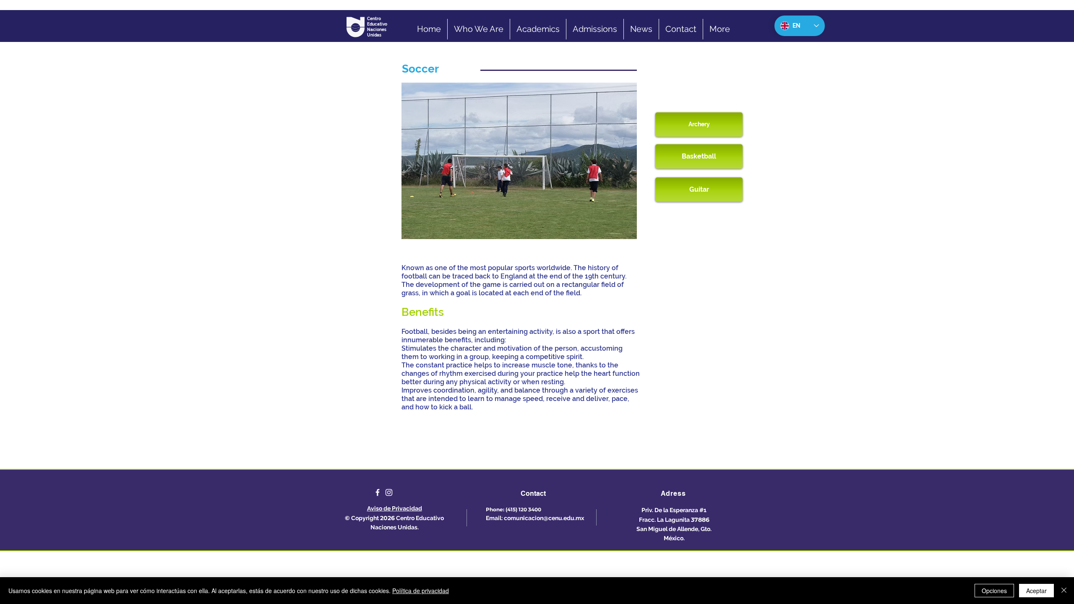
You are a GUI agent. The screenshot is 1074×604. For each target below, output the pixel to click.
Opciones (994, 590)
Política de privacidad (420, 590)
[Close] (1064, 590)
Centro (374, 18)
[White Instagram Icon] (389, 492)
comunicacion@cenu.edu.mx (544, 518)
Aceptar (1036, 590)
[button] (519, 161)
